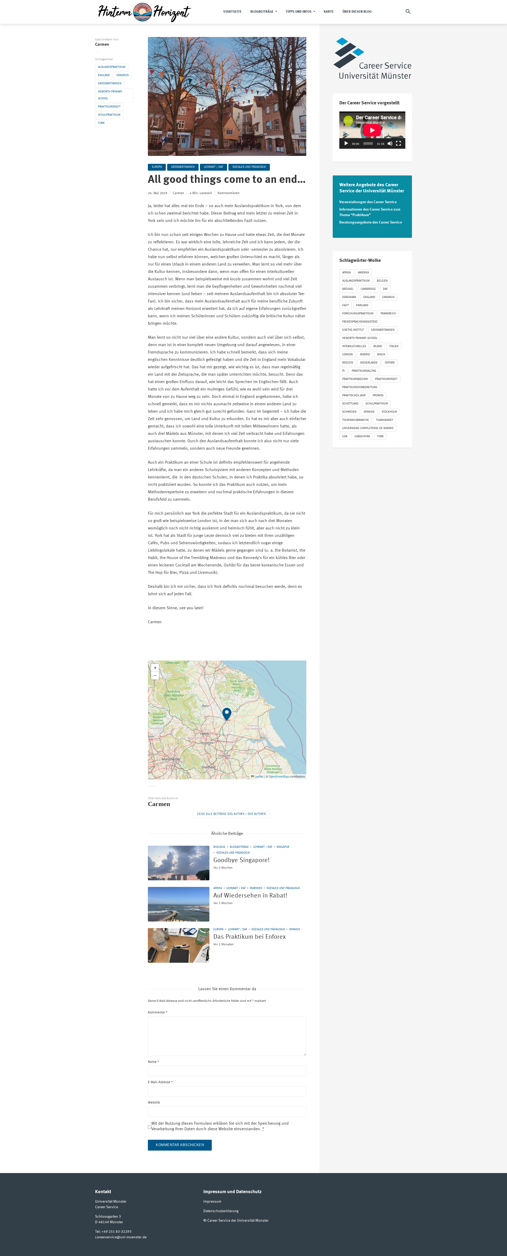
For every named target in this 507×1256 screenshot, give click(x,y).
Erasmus (122, 75)
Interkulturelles (354, 346)
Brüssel (348, 289)
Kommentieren (229, 193)
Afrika (217, 888)
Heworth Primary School (110, 95)
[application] (372, 130)
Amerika (363, 272)
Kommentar (157, 1012)
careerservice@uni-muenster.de (121, 1237)
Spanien (294, 929)
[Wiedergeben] (346, 143)
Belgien (382, 281)
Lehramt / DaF (213, 167)
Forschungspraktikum (357, 313)
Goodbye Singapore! (241, 860)
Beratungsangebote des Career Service (370, 222)
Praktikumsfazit (109, 106)
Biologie (219, 847)
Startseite (232, 11)
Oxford (390, 362)
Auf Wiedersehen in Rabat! (250, 896)
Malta (381, 354)
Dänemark (349, 297)
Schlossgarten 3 (108, 1216)
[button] (227, 720)
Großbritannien (109, 83)
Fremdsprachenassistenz (360, 321)
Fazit (345, 305)
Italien (393, 346)
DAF (385, 289)
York (101, 123)
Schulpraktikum (109, 115)
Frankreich (388, 313)
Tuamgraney (384, 420)
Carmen (102, 45)
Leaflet (259, 776)
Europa (157, 167)
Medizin (347, 362)
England (104, 75)
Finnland (362, 305)
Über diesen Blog (357, 11)
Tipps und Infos (299, 11)
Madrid (365, 354)
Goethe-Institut (353, 330)
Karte (329, 11)
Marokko (256, 888)
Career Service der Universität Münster (238, 1220)
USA (344, 436)
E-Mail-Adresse (160, 1082)
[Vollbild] (398, 143)
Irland (377, 346)
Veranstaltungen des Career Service (368, 202)
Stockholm (389, 412)
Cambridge (368, 289)
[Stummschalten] (390, 143)
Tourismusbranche (355, 420)
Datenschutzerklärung (220, 1211)
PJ (343, 371)
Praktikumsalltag (364, 371)
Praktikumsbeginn (355, 379)
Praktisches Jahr (353, 395)
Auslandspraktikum (111, 67)
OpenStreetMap (279, 776)
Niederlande (369, 362)
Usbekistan (362, 436)
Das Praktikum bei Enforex (249, 937)
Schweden (349, 412)
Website (154, 1102)
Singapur (282, 847)
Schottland (350, 403)
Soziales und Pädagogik (249, 167)
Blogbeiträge (262, 11)
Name (153, 1062)
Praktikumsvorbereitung (359, 387)
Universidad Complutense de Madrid (367, 428)
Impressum (212, 1201)
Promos (378, 395)
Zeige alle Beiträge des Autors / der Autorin (231, 814)
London (347, 354)
